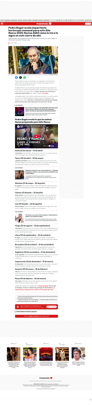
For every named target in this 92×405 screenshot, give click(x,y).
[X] (62, 20)
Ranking (40, 20)
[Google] (57, 20)
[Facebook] (59, 20)
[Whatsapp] (73, 20)
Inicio (2, 20)
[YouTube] (66, 20)
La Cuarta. (45, 93)
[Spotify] (71, 20)
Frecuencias (14, 20)
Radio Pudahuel (43, 286)
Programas (7, 20)
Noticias (25, 20)
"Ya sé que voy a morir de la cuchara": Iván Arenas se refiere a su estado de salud (41, 215)
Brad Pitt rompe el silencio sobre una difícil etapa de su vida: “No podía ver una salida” (78, 363)
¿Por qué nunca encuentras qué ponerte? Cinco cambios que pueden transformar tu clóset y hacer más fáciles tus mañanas (62, 364)
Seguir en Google (51, 306)
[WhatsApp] (24, 77)
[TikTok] (64, 20)
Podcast (20, 20)
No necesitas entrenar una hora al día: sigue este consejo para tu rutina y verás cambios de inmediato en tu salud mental (13, 364)
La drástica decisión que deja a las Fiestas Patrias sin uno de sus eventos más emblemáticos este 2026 (46, 363)
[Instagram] (68, 20)
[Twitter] (20, 77)
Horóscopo (46, 20)
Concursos (35, 20)
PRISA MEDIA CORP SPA (39, 383)
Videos (29, 20)
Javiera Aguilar (14, 42)
